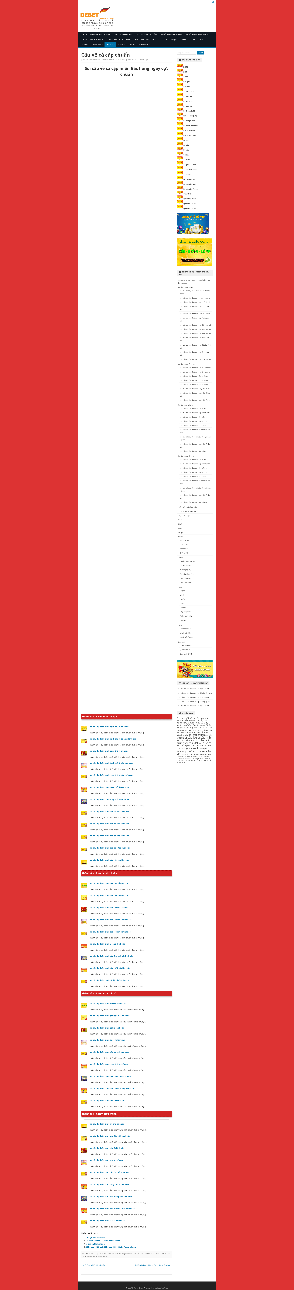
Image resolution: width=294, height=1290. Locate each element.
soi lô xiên (194, 758)
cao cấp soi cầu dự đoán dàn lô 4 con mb (195, 359)
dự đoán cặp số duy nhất (195, 725)
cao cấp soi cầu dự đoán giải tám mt (193, 421)
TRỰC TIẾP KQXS (170, 40)
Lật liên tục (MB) (190, 116)
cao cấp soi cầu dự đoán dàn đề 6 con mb (195, 329)
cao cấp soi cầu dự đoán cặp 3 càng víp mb (194, 701)
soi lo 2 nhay (203, 754)
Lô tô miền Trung (190, 189)
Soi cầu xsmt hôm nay (196, 34)
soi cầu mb (203, 737)
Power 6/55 (187, 101)
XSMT (202, 40)
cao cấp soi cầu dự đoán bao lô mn (193, 459)
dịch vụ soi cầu (192, 720)
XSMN (193, 40)
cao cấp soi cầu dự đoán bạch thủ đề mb (195, 302)
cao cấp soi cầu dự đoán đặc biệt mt (193, 417)
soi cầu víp (182, 745)
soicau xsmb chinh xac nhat (191, 732)
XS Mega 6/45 (188, 91)
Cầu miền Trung (189, 135)
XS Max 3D (187, 106)
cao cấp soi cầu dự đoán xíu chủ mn (193, 502)
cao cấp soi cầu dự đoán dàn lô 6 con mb (195, 368)
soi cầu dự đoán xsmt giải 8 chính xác (107, 1148)
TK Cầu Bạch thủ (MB (188, 561)
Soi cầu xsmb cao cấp (146, 34)
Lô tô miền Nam (189, 184)
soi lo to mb (183, 756)
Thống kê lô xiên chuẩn (94, 1265)
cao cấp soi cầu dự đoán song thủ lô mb (195, 400)
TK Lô (120, 45)
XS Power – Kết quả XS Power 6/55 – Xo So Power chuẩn (110, 1247)
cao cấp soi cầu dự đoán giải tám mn (193, 472)
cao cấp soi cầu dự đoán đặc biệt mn (193, 468)
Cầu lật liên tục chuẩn (95, 1237)
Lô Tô (131, 45)
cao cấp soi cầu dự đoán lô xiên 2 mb (194, 376)
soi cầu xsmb (189, 748)
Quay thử (143, 45)
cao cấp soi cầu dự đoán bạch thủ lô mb (195, 314)
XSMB (183, 40)
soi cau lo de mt (161, 1253)
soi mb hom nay (202, 758)
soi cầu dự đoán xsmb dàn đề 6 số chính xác (109, 823)
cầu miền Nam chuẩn (95, 1244)
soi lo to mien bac (192, 756)
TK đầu (186, 155)
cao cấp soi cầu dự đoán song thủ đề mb (195, 389)
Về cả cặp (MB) (189, 121)
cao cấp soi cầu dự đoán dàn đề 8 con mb (195, 333)
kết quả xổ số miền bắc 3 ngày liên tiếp (118, 1253)
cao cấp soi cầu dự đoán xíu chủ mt (193, 451)
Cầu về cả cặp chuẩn (95, 1253)
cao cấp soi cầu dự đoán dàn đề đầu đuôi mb (195, 693)
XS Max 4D (187, 96)
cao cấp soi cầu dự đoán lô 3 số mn (193, 476)
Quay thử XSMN (189, 208)
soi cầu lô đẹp (103, 1256)
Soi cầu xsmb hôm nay (171, 34)
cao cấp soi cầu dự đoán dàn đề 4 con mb (195, 325)
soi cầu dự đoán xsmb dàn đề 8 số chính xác (109, 835)
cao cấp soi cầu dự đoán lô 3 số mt (193, 425)
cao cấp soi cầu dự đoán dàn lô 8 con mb (195, 372)
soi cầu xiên (194, 745)
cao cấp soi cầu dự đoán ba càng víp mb (195, 298)
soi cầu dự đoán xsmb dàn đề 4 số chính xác (109, 811)
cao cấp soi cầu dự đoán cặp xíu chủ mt (194, 413)
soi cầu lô (189, 737)
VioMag (133, 1288)
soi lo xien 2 (186, 758)
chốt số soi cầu (191, 718)
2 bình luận (144, 60)
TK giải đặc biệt (189, 164)
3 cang (180, 718)
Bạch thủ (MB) (189, 111)
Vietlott (97, 45)
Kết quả (85, 45)
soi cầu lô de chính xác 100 (144, 1253)
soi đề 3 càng (192, 760)
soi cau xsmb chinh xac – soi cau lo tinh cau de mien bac (97, 21)
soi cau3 (206, 728)
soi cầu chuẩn (197, 734)
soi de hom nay (186, 754)
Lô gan (186, 140)
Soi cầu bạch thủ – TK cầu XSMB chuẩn (102, 1240)
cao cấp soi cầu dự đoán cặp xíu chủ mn (195, 464)
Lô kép (186, 150)
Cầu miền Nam (189, 130)
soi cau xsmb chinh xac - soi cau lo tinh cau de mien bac (103, 60)
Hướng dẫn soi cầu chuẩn (118, 40)
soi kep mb (195, 754)
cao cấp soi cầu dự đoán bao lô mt (193, 408)
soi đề (185, 760)
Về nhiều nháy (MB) (191, 125)
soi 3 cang (188, 727)
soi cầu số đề (204, 743)
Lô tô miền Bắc (189, 179)
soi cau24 (188, 730)
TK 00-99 (186, 174)
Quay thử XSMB (189, 199)
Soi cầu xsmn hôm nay (91, 40)
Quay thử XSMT (189, 203)
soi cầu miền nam (186, 740)
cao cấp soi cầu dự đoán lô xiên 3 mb (194, 380)
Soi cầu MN (191, 743)
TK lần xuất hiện (189, 169)
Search (200, 53)
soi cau (198, 727)
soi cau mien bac (202, 730)
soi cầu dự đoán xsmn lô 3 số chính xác (107, 1100)
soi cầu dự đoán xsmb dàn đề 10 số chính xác (110, 848)
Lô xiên (186, 145)
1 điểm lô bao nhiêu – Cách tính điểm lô (152, 1265)
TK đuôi (186, 160)
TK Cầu (110, 45)
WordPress (164, 1288)
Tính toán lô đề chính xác (147, 40)
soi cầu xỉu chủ (194, 751)
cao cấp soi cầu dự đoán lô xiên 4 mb (194, 384)
